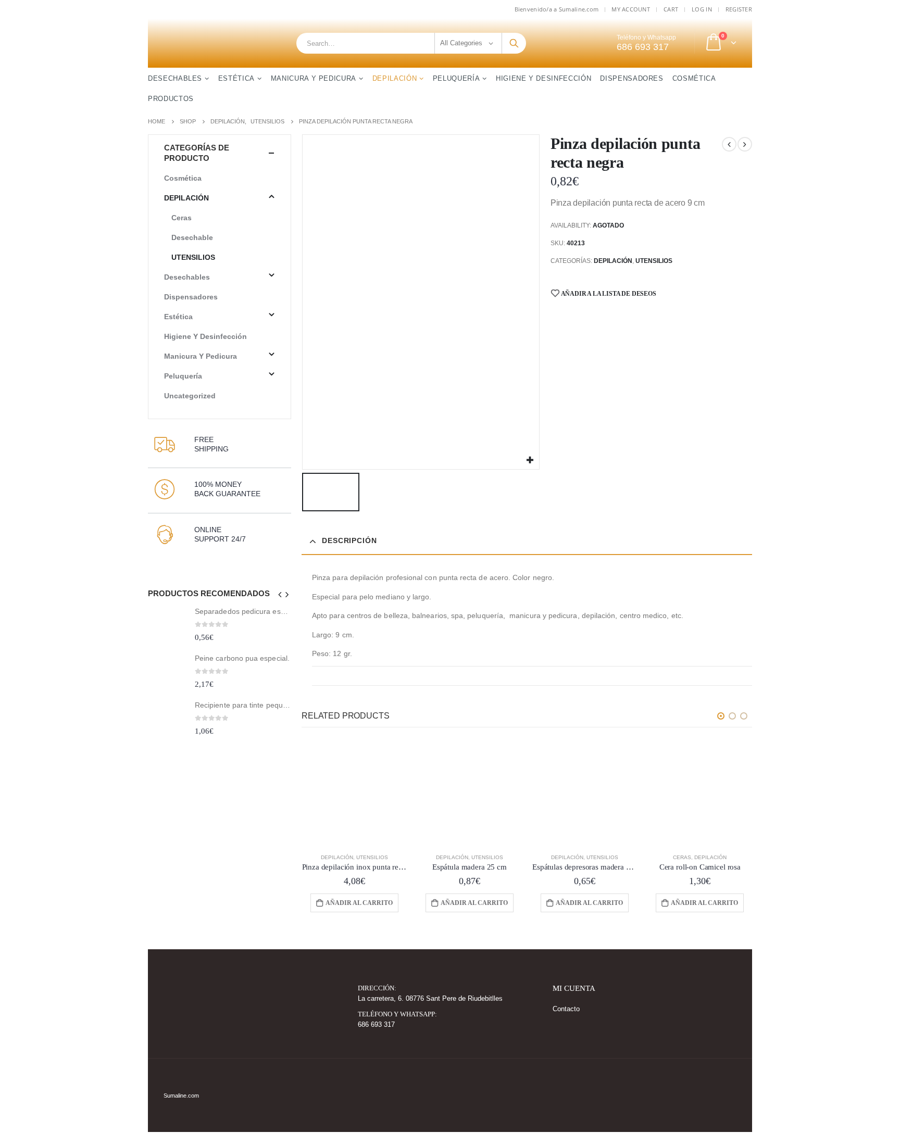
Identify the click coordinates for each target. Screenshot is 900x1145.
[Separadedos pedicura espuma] (167, 626)
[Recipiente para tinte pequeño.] (167, 719)
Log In (702, 9)
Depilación (394, 78)
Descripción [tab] (349, 540)
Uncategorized (190, 396)
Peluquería (456, 78)
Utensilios (653, 261)
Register (739, 9)
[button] (721, 716)
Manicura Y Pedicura (313, 78)
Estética (236, 78)
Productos (171, 99)
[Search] (514, 43)
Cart (671, 9)
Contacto (566, 1009)
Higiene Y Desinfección (543, 78)
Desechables (175, 78)
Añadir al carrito (359, 903)
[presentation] (280, 594)
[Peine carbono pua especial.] (167, 673)
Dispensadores (631, 78)
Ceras (682, 857)
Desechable (192, 237)
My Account (630, 9)
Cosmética (694, 78)
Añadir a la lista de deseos (608, 293)
